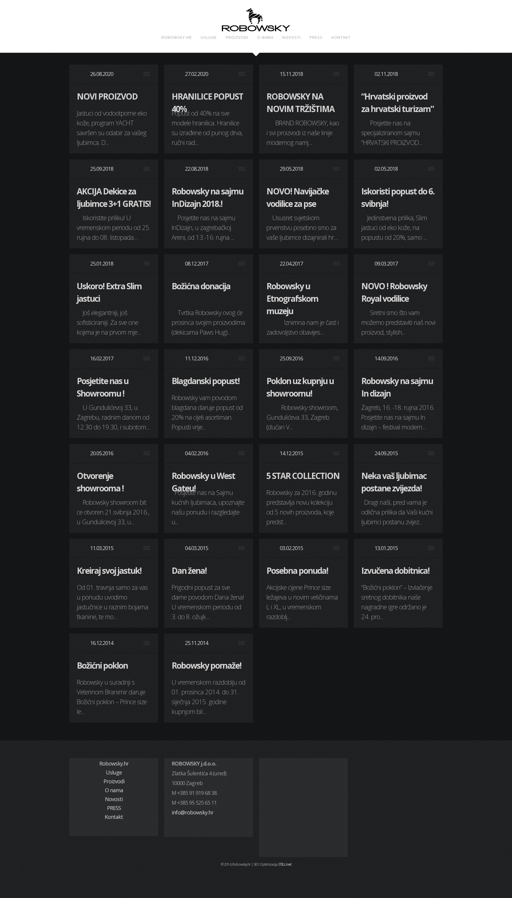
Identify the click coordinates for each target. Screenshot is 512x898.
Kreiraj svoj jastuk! (109, 570)
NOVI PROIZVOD (107, 96)
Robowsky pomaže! (206, 665)
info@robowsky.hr (192, 812)
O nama (265, 37)
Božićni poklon (102, 665)
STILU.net (285, 864)
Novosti (291, 37)
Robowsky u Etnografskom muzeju (292, 298)
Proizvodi (237, 37)
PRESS (316, 37)
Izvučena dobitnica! (395, 570)
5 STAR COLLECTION (303, 475)
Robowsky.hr (176, 37)
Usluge (209, 37)
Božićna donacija (201, 286)
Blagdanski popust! (205, 380)
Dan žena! (189, 570)
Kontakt (341, 37)
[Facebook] (256, 878)
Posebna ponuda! (297, 570)
